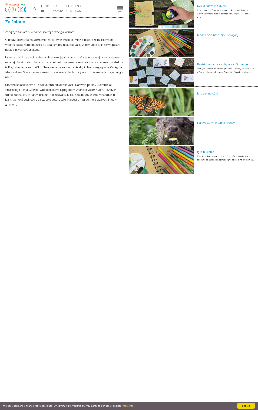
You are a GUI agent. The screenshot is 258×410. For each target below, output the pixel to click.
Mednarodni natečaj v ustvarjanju (218, 35)
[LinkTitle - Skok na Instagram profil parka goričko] (48, 6)
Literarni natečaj (207, 93)
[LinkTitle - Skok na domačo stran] (16, 7)
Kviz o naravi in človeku (212, 6)
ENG (78, 6)
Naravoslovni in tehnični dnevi (216, 122)
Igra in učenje (205, 152)
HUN (78, 11)
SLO (69, 6)
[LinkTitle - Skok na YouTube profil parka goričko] (42, 11)
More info (128, 405)
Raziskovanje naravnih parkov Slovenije (222, 64)
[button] (109, 8)
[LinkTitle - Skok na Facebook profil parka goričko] (42, 6)
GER (69, 11)
